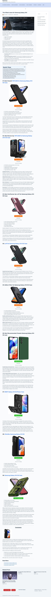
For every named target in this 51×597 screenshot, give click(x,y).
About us (40, 590)
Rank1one (5, 0)
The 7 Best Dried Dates (41, 21)
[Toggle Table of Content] (24, 67)
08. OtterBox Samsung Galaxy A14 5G (9, 76)
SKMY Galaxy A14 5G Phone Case (14, 392)
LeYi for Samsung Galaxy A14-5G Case (16, 243)
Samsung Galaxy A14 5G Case (13, 475)
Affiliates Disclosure (37, 589)
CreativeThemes (17, 595)
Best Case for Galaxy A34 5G (9, 565)
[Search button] (46, 14)
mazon (18, 361)
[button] (7, 590)
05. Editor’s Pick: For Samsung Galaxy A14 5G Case (11, 73)
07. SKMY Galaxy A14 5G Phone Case (9, 75)
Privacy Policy (44, 589)
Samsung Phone (16, 14)
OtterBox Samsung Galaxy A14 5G (14, 434)
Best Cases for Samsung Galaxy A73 (10, 562)
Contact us (36, 590)
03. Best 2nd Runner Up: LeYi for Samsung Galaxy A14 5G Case (14, 71)
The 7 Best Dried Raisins (41, 19)
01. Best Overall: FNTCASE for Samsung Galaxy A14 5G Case (13, 68)
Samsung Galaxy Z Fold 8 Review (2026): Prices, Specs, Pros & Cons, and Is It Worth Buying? (9, 581)
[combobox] (41, 14)
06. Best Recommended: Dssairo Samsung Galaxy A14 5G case (14, 74)
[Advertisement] (42, 39)
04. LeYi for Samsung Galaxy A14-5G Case (10, 72)
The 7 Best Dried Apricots (41, 23)
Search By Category (22, 589)
